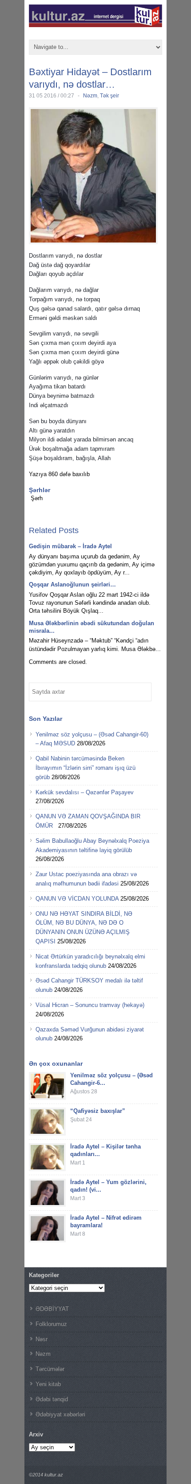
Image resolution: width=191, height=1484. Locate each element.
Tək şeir (109, 96)
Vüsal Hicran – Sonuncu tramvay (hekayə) (90, 1005)
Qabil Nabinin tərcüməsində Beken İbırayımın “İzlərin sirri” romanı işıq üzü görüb (85, 767)
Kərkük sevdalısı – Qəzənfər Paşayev (85, 792)
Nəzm (90, 96)
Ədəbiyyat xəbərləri (60, 1414)
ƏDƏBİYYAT (52, 1309)
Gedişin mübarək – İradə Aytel (70, 546)
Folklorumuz (51, 1324)
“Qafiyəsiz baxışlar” (97, 1111)
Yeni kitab (48, 1384)
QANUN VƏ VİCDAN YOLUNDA (77, 898)
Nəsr (42, 1339)
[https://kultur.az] (95, 23)
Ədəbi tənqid (52, 1399)
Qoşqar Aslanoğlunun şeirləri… (72, 584)
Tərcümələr (50, 1369)
